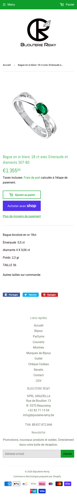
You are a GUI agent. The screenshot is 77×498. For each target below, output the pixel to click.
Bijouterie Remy (41, 471)
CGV (38, 381)
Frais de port (32, 177)
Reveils (38, 369)
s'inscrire (67, 453)
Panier (69, 4)
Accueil (7, 65)
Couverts (38, 342)
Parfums (38, 336)
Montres (38, 347)
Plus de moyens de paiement (22, 216)
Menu (11, 4)
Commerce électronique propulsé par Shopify (37, 476)
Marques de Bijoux (38, 353)
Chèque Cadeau (38, 364)
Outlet (38, 358)
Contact (38, 375)
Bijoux (38, 331)
